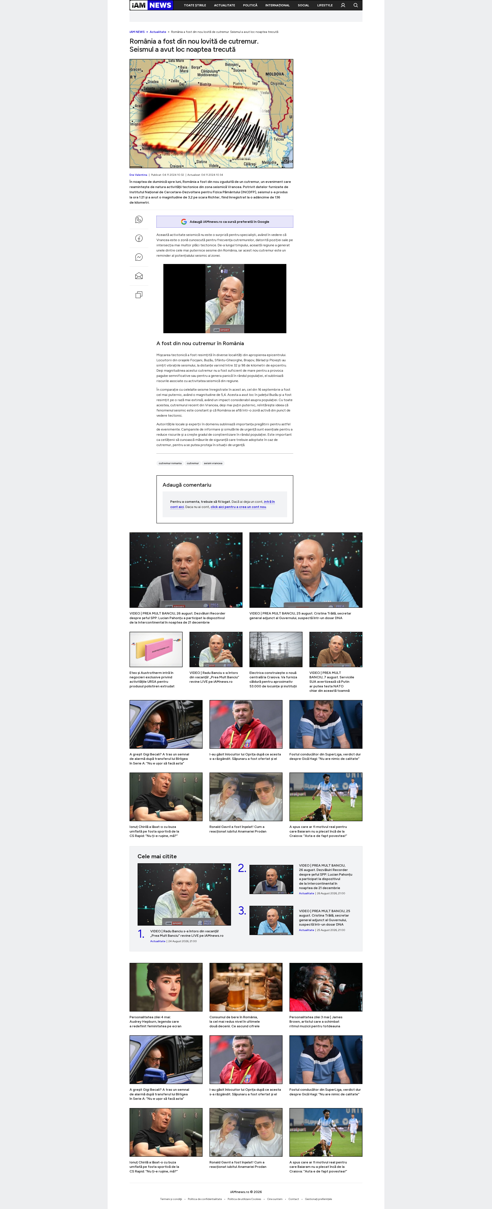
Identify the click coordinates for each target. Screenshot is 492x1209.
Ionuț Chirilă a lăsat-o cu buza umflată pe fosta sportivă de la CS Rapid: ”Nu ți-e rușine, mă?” (166, 805)
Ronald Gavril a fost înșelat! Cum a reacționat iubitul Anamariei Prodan (246, 805)
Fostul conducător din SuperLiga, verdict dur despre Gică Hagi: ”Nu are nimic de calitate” (325, 733)
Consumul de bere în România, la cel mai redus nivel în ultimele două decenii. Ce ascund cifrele (246, 995)
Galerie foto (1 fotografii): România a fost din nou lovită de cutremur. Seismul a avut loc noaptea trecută (211, 113)
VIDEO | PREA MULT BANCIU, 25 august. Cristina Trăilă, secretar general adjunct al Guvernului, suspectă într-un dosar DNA (305, 578)
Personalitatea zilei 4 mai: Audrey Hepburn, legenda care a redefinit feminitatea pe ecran (166, 995)
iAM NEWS (137, 32)
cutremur (193, 463)
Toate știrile (195, 5)
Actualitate (224, 5)
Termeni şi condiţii (171, 1199)
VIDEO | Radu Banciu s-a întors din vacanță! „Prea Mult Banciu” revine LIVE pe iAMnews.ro (216, 662)
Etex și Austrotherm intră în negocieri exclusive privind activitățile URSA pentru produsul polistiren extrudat (156, 662)
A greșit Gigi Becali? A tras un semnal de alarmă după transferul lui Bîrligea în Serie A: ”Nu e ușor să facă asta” (166, 733)
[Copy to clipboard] (139, 294)
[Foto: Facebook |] (285, 160)
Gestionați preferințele (318, 1199)
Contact (293, 1199)
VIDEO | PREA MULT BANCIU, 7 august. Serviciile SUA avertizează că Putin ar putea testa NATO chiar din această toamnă (335, 662)
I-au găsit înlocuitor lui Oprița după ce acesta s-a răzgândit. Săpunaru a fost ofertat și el (246, 733)
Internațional (277, 5)
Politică (250, 5)
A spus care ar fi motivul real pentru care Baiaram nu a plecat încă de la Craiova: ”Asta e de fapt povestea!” (325, 805)
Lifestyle (325, 5)
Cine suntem (275, 1199)
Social (303, 5)
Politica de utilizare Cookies (244, 1199)
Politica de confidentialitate (205, 1199)
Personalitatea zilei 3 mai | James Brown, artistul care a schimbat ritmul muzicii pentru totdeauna (325, 995)
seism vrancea (213, 463)
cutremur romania (170, 463)
